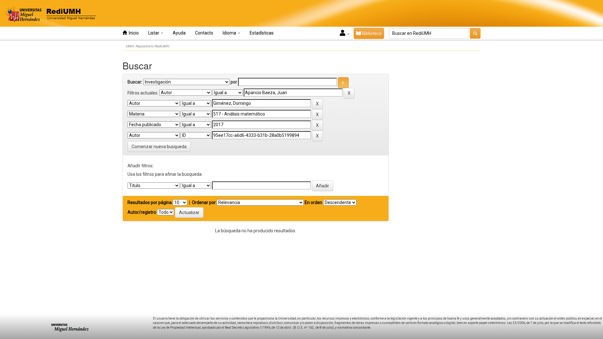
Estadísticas (262, 32)
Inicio (133, 32)
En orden (313, 202)
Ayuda (179, 32)
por (234, 81)
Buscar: (135, 81)
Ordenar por (204, 202)
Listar (154, 32)
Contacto (204, 32)
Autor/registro (142, 212)
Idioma (230, 32)
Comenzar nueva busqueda (159, 146)
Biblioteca (371, 33)
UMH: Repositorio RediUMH (147, 46)
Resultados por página (150, 202)
